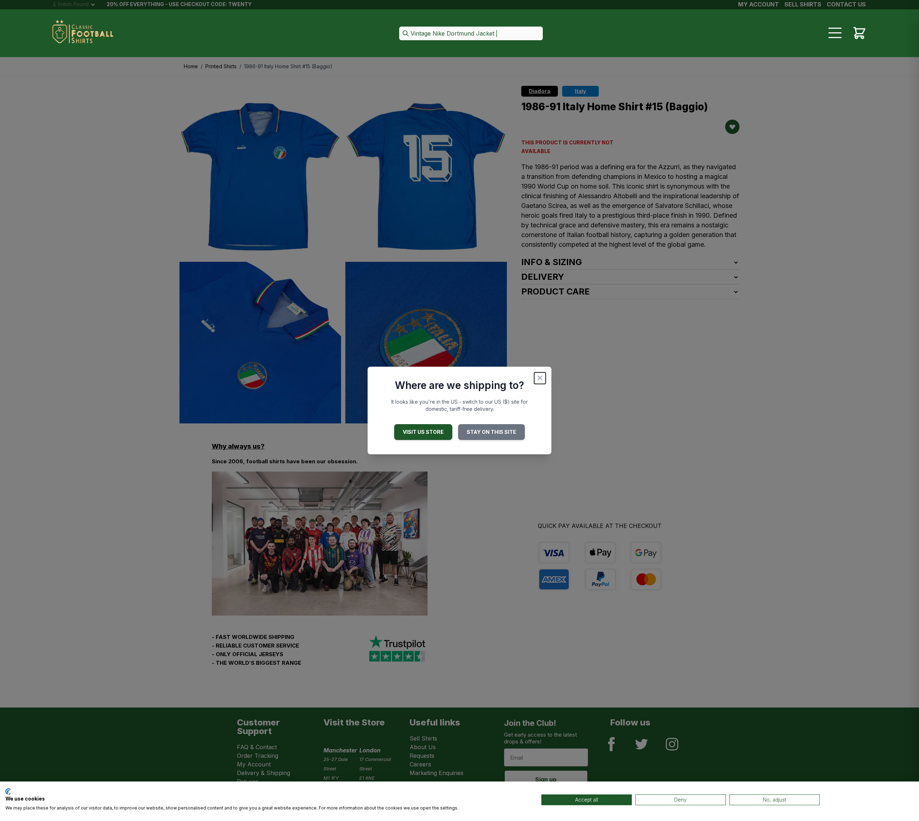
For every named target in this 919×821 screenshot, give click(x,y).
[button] (471, 34)
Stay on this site (491, 432)
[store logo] (82, 33)
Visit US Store (423, 432)
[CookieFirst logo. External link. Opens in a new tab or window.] (8, 791)
